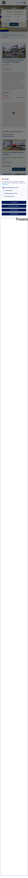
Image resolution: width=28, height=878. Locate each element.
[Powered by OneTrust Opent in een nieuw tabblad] (21, 218)
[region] (14, 525)
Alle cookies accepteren (14, 206)
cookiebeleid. (5, 184)
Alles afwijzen (14, 202)
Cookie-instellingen (14, 213)
